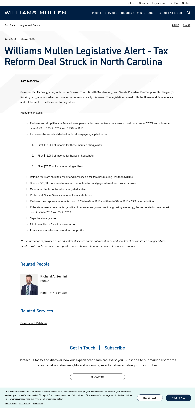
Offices (131, 2)
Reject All (149, 397)
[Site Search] (188, 12)
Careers (143, 2)
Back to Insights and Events (25, 25)
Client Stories (174, 13)
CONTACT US (97, 377)
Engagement (158, 2)
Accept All (178, 397)
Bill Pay (174, 2)
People (97, 13)
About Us (154, 13)
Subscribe (114, 348)
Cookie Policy (24, 404)
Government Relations (33, 323)
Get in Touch (82, 348)
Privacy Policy (10, 404)
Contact (186, 2)
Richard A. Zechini (53, 276)
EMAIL (43, 293)
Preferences (38, 404)
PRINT (175, 25)
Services (111, 13)
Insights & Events (132, 13)
